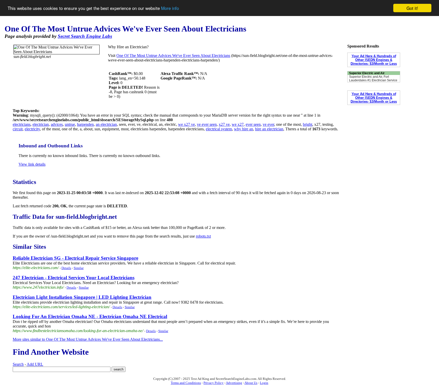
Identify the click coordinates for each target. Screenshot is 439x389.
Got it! (412, 8)
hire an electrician (269, 129)
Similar (79, 268)
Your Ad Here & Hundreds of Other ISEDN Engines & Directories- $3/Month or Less (374, 60)
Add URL (35, 364)
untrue (70, 124)
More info (170, 8)
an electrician (106, 124)
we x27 (238, 124)
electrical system (219, 129)
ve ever (268, 124)
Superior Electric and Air (367, 73)
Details (66, 268)
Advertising (234, 383)
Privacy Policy (213, 383)
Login (264, 383)
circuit (18, 129)
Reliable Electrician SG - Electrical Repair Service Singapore (75, 258)
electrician (41, 124)
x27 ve (224, 124)
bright (307, 124)
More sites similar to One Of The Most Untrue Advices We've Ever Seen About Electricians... (88, 339)
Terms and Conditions (186, 383)
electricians (21, 124)
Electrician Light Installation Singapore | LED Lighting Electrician (82, 297)
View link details (32, 164)
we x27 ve (186, 124)
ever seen (253, 124)
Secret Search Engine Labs (85, 36)
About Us (250, 383)
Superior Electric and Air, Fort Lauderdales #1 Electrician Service (373, 78)
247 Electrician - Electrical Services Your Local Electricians (73, 277)
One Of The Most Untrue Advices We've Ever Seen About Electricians (173, 55)
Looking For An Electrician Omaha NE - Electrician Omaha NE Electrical (90, 316)
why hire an (243, 129)
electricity (32, 129)
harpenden (85, 124)
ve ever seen (207, 124)
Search (18, 364)
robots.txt (203, 236)
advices (57, 124)
